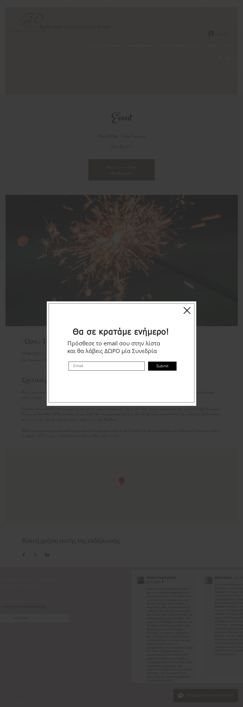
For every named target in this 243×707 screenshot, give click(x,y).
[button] (187, 310)
